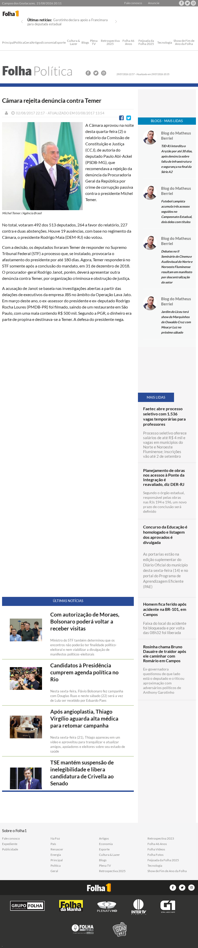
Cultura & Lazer (73, 42)
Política (19, 42)
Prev (22, 21)
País (53, 844)
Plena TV (93, 42)
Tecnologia (164, 42)
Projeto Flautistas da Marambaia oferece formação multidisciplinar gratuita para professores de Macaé (64, 24)
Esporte (60, 42)
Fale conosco (133, 3)
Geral (28, 42)
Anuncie (153, 3)
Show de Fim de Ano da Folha (184, 42)
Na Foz (55, 838)
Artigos (37, 42)
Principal (8, 42)
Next (116, 21)
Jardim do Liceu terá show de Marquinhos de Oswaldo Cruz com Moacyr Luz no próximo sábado (176, 322)
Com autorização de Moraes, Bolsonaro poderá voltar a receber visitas (84, 621)
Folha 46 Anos (128, 42)
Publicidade (10, 849)
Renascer (57, 849)
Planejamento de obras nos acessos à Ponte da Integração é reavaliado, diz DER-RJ (164, 477)
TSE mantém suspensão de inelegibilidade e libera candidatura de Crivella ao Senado (82, 773)
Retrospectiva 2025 (110, 42)
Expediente (9, 844)
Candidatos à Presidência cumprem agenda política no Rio (84, 672)
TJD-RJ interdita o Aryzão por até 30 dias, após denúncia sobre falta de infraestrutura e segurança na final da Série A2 (176, 159)
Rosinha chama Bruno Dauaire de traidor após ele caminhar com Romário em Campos (164, 653)
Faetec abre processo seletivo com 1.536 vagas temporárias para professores (164, 416)
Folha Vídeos (156, 849)
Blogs (85, 42)
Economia (48, 42)
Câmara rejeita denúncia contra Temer (51, 100)
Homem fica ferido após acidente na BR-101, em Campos (164, 609)
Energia (56, 854)
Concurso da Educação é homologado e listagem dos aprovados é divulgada (165, 534)
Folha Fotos (155, 854)
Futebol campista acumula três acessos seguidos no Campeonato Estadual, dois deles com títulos (176, 211)
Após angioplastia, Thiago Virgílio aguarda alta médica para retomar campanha (84, 718)
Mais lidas (156, 397)
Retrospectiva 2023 (160, 838)
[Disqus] (68, 394)
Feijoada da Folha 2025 (146, 42)
